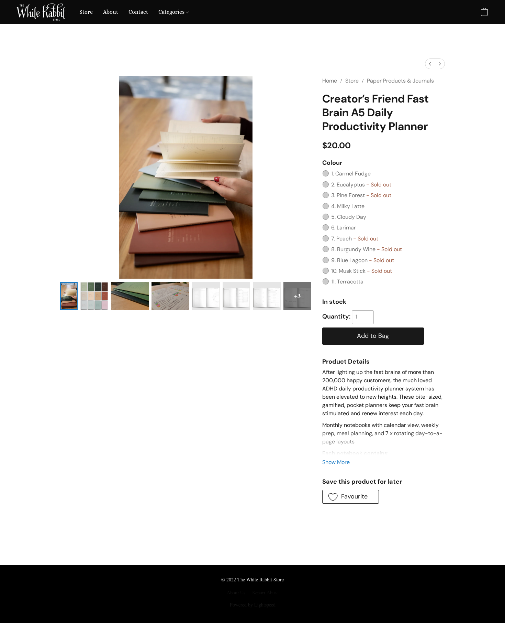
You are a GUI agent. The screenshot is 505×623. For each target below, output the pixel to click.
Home (329, 80)
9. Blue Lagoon (362, 260)
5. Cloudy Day (348, 217)
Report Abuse (265, 592)
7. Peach (354, 238)
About (110, 12)
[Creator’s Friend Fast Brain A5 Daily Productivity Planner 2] (130, 296)
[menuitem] (430, 64)
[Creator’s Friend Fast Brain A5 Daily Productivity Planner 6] (267, 296)
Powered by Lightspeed (253, 604)
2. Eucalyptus (361, 184)
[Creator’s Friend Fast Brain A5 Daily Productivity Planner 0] (69, 296)
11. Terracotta (347, 281)
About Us (236, 592)
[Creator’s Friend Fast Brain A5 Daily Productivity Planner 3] (170, 296)
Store (86, 12)
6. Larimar (343, 227)
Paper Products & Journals (400, 80)
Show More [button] (336, 462)
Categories (172, 12)
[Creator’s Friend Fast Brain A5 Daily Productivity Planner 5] (236, 296)
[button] (41, 12)
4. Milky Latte (347, 206)
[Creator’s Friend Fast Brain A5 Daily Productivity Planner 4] (206, 296)
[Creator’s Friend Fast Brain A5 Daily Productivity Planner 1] (94, 296)
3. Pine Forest (361, 195)
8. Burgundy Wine (366, 249)
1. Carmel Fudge (351, 173)
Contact (138, 12)
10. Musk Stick (361, 271)
